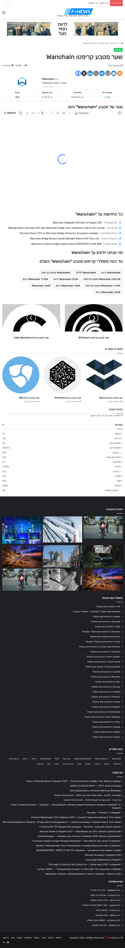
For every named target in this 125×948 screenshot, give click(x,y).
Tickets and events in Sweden (105, 697)
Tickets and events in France (106, 737)
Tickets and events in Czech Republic (102, 717)
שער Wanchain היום (107, 292)
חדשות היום (115, 448)
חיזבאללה (117, 764)
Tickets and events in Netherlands (103, 712)
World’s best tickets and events (105, 636)
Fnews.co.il (114, 937)
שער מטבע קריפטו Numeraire (68, 398)
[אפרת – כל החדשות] (103, 580)
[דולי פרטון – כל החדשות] (62, 580)
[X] (84, 73)
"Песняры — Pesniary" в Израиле (104, 812)
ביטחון (25, 759)
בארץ (43, 937)
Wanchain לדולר (85, 272)
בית (119, 43)
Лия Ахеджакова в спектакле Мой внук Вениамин (95, 790)
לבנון (79, 764)
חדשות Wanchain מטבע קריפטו (101, 279)
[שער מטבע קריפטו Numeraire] (62, 374)
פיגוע (57, 764)
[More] (119, 73)
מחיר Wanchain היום (34, 279)
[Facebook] (78, 73)
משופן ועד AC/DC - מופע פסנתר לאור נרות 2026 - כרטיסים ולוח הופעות (87, 795)
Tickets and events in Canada (106, 727)
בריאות (117, 438)
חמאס (106, 764)
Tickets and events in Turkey (106, 722)
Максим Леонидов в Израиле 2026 (103, 855)
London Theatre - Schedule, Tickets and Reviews (96, 611)
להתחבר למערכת (112, 415)
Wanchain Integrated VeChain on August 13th (77, 222)
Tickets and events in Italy (107, 681)
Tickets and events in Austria (106, 671)
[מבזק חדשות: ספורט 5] (62, 556)
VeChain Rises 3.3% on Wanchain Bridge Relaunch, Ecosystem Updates (59, 233)
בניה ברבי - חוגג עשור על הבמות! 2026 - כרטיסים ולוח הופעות (92, 800)
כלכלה (118, 466)
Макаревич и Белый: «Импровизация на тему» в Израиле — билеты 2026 (83, 874)
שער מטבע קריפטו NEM (29, 398)
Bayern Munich (101, 759)
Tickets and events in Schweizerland (102, 666)
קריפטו (113, 43)
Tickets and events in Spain (107, 732)
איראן (34, 759)
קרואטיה (39, 764)
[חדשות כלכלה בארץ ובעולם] (62, 28)
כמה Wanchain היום (65, 279)
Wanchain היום (110, 272)
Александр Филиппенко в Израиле (103, 859)
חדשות (58, 937)
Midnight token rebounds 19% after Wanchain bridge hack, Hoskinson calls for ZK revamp (56, 228)
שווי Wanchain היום (67, 285)
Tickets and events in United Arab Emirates (99, 646)
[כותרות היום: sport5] (62, 529)
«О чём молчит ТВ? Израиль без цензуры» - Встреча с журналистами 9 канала (80, 826)
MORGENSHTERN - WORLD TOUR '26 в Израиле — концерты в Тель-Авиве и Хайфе (78, 850)
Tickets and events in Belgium (105, 707)
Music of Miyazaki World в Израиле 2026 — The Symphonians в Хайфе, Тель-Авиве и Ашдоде (74, 781)
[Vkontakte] (102, 73)
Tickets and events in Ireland (106, 616)
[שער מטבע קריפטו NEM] (20, 374)
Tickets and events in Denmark (105, 676)
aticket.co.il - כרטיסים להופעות (106, 925)
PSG (57, 759)
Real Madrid (45, 759)
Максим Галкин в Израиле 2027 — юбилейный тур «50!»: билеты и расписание (80, 831)
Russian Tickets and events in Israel (103, 641)
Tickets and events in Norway (106, 687)
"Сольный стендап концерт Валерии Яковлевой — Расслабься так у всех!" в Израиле (76, 841)
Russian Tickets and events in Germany (101, 631)
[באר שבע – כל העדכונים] (22, 580)
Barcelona (116, 759)
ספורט (118, 476)
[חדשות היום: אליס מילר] (103, 556)
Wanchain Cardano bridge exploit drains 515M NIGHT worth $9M (66, 244)
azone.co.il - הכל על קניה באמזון (105, 900)
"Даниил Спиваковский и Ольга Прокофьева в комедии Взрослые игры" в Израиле (78, 845)
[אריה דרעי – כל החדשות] (22, 556)
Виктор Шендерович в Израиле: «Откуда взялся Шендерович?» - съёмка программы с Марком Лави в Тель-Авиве (62, 822)
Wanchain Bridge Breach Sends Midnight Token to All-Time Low (64, 238)
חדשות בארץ (115, 443)
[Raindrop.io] (113, 73)
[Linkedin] (90, 73)
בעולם (118, 433)
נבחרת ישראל (68, 764)
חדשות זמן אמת (113, 457)
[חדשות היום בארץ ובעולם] (78, 11)
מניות (116, 471)
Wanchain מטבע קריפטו (54, 272)
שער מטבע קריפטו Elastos (111, 398)
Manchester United (83, 759)
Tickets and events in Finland (106, 702)
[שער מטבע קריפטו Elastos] (104, 374)
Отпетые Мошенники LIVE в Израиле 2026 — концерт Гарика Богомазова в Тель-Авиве (76, 817)
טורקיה (97, 764)
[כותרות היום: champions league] (103, 527)
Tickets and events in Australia (105, 621)
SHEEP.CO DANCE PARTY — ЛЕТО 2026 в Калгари (95, 786)
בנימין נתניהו (13, 759)
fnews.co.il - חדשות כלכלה (108, 910)
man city (66, 759)
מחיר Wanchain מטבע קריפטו (102, 285)
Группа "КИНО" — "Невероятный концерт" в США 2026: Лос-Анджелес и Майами (79, 869)
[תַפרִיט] (3, 13)
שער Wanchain (40, 285)
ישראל (88, 764)
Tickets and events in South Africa (103, 661)
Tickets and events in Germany (105, 651)
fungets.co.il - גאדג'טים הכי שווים (105, 895)
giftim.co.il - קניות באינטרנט (107, 915)
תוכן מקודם (118, 772)
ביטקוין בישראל (112, 490)
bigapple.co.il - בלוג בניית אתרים (105, 890)
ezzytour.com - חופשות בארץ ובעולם (103, 920)
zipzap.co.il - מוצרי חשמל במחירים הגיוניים (101, 905)
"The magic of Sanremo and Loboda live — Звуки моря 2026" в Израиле (84, 864)
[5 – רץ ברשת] (22, 530)
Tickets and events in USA (107, 626)
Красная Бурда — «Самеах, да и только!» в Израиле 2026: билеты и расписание (79, 836)
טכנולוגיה (116, 462)
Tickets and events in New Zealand (103, 656)
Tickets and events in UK (108, 606)
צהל (48, 764)
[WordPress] (108, 73)
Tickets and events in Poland (106, 692)
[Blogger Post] (96, 73)
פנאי (119, 481)
